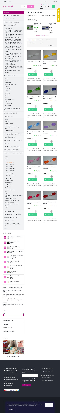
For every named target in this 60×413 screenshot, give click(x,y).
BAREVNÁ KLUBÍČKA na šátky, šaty (12, 70)
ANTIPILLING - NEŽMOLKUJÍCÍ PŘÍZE (12, 37)
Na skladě (9, 320)
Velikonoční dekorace (9, 202)
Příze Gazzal (7, 88)
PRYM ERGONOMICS (9, 130)
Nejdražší (48, 40)
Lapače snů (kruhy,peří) (9, 189)
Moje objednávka (9, 383)
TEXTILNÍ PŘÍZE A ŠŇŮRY (10, 113)
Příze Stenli (7, 97)
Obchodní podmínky (10, 377)
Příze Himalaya (8, 80)
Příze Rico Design (8, 103)
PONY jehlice (7, 125)
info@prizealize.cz (48, 368)
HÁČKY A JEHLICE (8, 116)
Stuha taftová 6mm (10, 164)
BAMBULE (6, 143)
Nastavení (11, 409)
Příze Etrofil (7, 86)
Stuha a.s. (8, 327)
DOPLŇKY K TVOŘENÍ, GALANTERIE (13, 153)
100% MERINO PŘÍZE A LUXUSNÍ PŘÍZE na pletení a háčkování (14, 35)
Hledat (31, 6)
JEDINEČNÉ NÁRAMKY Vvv (10, 217)
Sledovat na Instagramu (14, 356)
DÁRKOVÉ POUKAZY (9, 211)
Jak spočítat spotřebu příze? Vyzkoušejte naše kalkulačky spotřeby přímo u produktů (13, 295)
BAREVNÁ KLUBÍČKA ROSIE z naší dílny (12, 109)
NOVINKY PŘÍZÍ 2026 (9, 19)
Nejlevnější (40, 40)
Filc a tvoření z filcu (9, 180)
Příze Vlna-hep (8, 82)
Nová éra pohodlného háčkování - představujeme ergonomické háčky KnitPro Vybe (12, 300)
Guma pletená (8, 184)
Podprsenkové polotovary (10, 198)
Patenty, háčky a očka (9, 186)
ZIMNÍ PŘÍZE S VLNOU (9, 58)
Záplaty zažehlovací (9, 206)
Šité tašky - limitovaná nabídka (11, 22)
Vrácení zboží (9, 385)
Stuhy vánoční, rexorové (11, 176)
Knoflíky (6, 156)
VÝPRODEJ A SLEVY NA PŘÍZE (11, 16)
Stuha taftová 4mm (10, 162)
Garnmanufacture (8, 105)
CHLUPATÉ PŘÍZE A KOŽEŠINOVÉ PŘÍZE (13, 49)
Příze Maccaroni (8, 96)
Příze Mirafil (7, 94)
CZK (45, 1)
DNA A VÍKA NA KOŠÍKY (10, 137)
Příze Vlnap (7, 101)
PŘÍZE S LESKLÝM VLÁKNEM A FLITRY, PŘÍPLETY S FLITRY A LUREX (13, 54)
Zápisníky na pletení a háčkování (11, 204)
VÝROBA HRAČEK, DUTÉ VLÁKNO (12, 134)
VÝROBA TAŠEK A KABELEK (11, 150)
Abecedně (41, 43)
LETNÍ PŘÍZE (7, 51)
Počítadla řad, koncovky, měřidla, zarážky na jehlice (14, 196)
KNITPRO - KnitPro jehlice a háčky (12, 127)
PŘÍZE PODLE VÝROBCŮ (10, 75)
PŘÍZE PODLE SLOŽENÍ (10, 25)
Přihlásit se (26, 385)
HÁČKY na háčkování (9, 123)
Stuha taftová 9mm (10, 166)
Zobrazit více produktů (41, 35)
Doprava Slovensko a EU (11, 375)
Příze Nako (7, 92)
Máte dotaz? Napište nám (8, 1)
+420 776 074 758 (48, 371)
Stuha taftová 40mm (10, 172)
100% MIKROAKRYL (9, 28)
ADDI (6, 129)
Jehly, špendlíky (8, 188)
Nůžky (6, 193)
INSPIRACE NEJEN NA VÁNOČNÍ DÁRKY (12, 224)
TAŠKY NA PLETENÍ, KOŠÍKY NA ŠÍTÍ (13, 140)
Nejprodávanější (32, 43)
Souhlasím (49, 405)
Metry (6, 191)
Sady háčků (7, 121)
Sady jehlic (7, 119)
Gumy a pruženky (8, 182)
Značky (5, 228)
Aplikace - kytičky (8, 178)
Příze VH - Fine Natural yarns (11, 84)
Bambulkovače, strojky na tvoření (12, 200)
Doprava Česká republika (11, 373)
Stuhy (6, 160)
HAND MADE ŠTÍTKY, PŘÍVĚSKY (12, 147)
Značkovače (7, 208)
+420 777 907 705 (48, 380)
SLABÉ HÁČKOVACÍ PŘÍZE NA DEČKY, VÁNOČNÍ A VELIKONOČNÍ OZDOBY (13, 47)
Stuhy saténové (9, 174)
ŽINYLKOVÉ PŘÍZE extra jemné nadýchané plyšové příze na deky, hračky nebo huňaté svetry (14, 67)
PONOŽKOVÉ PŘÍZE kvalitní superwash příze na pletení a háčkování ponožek (13, 61)
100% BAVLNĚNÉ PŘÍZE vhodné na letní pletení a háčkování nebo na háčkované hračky (13, 31)
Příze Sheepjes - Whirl (9, 99)
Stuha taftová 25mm (10, 170)
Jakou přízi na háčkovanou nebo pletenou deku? (12, 291)
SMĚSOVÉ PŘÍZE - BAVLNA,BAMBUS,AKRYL (10, 64)
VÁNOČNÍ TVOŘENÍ (9, 220)
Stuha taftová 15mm (10, 168)
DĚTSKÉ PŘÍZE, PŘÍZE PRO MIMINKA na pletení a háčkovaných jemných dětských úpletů (13, 43)
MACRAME (7, 72)
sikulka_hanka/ (47, 377)
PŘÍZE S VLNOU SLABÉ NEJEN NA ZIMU (13, 56)
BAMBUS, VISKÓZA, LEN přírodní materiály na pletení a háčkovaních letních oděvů (14, 40)
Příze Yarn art (7, 90)
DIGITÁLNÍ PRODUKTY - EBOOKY (12, 214)
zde (36, 406)
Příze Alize (7, 79)
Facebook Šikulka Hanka (48, 375)
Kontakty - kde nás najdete (12, 370)
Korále (6, 158)
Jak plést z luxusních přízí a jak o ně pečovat (13, 304)
